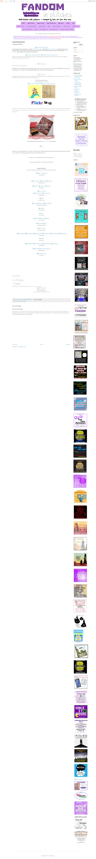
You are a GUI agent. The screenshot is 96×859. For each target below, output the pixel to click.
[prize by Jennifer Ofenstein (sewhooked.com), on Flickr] (41, 146)
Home (42, 344)
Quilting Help (77, 77)
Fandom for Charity (39, 49)
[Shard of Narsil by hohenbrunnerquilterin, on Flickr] (47, 203)
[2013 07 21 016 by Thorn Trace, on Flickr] (46, 193)
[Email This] (36, 299)
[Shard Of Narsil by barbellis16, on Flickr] (46, 243)
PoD (33, 49)
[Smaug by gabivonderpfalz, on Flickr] (44, 223)
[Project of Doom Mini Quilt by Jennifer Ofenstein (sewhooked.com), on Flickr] (41, 47)
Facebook (14, 286)
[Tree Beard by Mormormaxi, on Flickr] (48, 181)
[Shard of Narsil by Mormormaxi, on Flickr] (35, 181)
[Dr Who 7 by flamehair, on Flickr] (41, 186)
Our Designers (77, 82)
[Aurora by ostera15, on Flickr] (41, 213)
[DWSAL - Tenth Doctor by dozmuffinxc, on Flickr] (41, 173)
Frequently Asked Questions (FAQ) (78, 84)
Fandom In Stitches (20, 108)
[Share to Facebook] (40, 299)
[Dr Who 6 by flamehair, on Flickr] (48, 186)
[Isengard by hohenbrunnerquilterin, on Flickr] (34, 203)
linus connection (18, 301)
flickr (67, 110)
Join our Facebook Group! (78, 80)
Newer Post (15, 344)
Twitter (18, 286)
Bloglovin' (30, 286)
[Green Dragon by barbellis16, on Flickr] (54, 243)
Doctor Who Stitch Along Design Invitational (47, 68)
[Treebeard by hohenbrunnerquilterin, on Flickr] (40, 203)
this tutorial (27, 58)
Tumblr (22, 286)
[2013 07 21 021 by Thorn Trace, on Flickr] (37, 193)
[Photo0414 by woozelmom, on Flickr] (41, 208)
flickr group (42, 110)
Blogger (53, 855)
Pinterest (35, 286)
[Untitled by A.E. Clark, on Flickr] (36, 218)
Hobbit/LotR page (35, 77)
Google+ (39, 286)
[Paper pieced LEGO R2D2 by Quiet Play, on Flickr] (33, 83)
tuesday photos (23, 301)
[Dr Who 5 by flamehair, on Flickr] (35, 186)
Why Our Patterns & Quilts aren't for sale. (78, 76)
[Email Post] (34, 299)
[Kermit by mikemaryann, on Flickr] (41, 198)
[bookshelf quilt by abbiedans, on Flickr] (46, 233)
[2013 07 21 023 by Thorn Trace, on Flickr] (41, 191)
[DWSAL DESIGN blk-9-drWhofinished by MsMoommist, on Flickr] (41, 248)
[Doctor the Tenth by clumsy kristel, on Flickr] (41, 228)
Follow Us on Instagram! (77, 89)
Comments (77, 52)
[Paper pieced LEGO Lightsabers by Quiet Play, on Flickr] (47, 83)
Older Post (68, 344)
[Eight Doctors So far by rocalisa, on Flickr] (41, 253)
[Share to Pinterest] (41, 299)
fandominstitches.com (77, 64)
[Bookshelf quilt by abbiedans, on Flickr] (21, 233)
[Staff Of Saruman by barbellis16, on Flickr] (37, 243)
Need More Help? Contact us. (78, 95)
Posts (76, 49)
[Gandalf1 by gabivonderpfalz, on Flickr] (39, 223)
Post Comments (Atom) (21, 346)
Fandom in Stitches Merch (78, 87)
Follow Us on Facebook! (77, 92)
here (20, 70)
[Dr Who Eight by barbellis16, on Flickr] (28, 243)
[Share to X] (38, 299)
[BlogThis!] (37, 299)
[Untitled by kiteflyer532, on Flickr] (41, 238)
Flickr (26, 286)
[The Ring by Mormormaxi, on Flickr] (42, 181)
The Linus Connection (52, 49)
